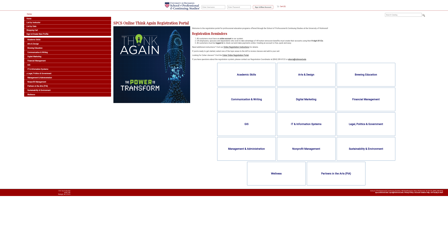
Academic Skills (33, 39)
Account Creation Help (422, 192)
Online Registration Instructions (236, 47)
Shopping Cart (32, 30)
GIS (28, 65)
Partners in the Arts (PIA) (37, 86)
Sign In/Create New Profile (37, 34)
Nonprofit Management (36, 82)
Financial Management (36, 61)
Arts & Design (33, 44)
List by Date (31, 26)
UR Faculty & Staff (437, 192)
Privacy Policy (408, 192)
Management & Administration (39, 78)
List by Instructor (33, 22)
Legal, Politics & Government (39, 73)
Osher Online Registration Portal (235, 55)
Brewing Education (34, 48)
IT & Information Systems (37, 69)
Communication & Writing (37, 52)
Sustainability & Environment (39, 90)
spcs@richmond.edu (396, 192)
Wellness (31, 94)
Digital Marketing (34, 56)
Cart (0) (283, 6)
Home (29, 14)
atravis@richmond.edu (297, 59)
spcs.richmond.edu (381, 192)
